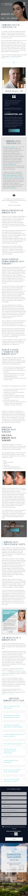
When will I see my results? (13, 744)
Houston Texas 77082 (14, 864)
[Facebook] (13, 866)
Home (2, 18)
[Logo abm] (16, 891)
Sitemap (8, 869)
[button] (14, 707)
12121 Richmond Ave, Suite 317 (14, 863)
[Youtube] (10, 866)
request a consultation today (12, 57)
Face (8, 18)
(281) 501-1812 (14, 860)
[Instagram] (19, 866)
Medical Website (21, 890)
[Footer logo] (14, 853)
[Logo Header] (6, 4)
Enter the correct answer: (14, 831)
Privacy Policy (13, 869)
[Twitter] (16, 866)
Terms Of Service (20, 869)
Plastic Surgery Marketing (9, 890)
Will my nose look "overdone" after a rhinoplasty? (10, 751)
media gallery (11, 675)
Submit (14, 839)
